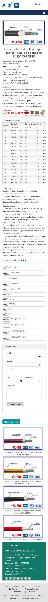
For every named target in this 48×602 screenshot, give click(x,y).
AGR (10, 309)
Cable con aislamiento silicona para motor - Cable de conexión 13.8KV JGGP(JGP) (23, 512)
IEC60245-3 (14, 267)
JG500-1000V (15, 273)
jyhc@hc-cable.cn (28, 569)
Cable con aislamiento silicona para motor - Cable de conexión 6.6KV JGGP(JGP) (23, 483)
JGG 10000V (14, 289)
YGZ (9, 294)
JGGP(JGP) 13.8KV (18, 337)
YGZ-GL (12, 304)
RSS (24, 595)
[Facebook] (10, 578)
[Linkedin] (18, 578)
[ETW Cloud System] (29, 578)
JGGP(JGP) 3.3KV (17, 325)
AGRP (10, 314)
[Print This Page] (25, 578)
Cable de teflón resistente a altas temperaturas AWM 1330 (23, 540)
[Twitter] (6, 578)
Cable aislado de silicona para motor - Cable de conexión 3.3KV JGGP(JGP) (23, 453)
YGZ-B (11, 299)
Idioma (38, 4)
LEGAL (41, 595)
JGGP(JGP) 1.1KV (17, 319)
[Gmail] (21, 578)
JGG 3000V (13, 278)
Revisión (32, 592)
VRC (18, 595)
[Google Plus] (14, 578)
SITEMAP (32, 595)
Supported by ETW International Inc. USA (24, 599)
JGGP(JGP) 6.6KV (17, 331)
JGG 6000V (13, 284)
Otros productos (11, 422)
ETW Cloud (10, 595)
